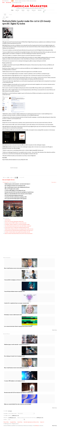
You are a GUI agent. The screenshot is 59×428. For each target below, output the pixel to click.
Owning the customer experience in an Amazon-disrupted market (17, 224)
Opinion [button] (23, 10)
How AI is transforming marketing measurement (14, 195)
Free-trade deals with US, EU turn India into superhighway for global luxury (19, 192)
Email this (5, 177)
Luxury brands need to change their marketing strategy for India (17, 227)
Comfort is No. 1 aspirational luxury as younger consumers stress (16, 303)
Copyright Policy (13, 422)
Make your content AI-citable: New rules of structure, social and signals (18, 193)
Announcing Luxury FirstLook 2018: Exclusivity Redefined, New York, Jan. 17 (19, 230)
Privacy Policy (6, 422)
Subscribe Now (8, 2)
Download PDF (22, 177)
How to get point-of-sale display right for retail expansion (16, 198)
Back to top (54, 330)
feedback (37, 425)
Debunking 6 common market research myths (13, 314)
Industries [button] (17, 10)
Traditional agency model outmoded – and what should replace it (17, 344)
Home (12, 10)
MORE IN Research (6, 257)
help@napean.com (15, 415)
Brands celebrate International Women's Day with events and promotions (18, 233)
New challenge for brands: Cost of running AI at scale (15, 185)
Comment (10, 14)
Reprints (13, 177)
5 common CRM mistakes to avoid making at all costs (15, 190)
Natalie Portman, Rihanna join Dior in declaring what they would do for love (19, 229)
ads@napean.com (39, 417)
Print (8, 17)
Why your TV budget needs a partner (12, 188)
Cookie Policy (19, 422)
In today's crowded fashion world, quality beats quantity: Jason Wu (17, 232)
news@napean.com (12, 417)
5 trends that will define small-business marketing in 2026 (16, 197)
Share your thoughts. (8, 179)
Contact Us (42, 422)
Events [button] (28, 10)
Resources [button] (34, 10)
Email (5, 17)
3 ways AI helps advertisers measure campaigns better (14, 291)
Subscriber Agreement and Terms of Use (31, 422)
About (3, 2)
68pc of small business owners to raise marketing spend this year (17, 187)
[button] (7, 1)
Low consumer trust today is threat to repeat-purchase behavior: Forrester (18, 326)
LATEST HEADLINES (12, 182)
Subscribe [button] (39, 10)
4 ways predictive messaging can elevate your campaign (15, 279)
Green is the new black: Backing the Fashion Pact (14, 221)
